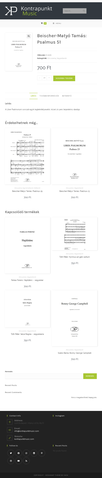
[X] (10, 453)
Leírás (33, 96)
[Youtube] (18, 460)
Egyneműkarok (28, 188)
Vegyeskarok (62, 58)
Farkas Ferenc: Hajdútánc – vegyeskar (27, 280)
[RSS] (26, 460)
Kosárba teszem (64, 78)
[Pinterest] (41, 453)
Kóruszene (51, 58)
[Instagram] (26, 453)
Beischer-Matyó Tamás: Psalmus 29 (27, 191)
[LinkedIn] (34, 453)
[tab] (33, 96)
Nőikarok (37, 188)
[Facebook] (18, 453)
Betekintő (66, 96)
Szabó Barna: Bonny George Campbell (74, 353)
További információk (49, 96)
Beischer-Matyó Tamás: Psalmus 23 (75, 191)
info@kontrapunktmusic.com (26, 431)
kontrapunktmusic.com (24, 439)
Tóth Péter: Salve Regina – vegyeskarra (27, 334)
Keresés (8, 372)
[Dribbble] (10, 460)
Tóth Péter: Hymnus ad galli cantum (74, 257)
